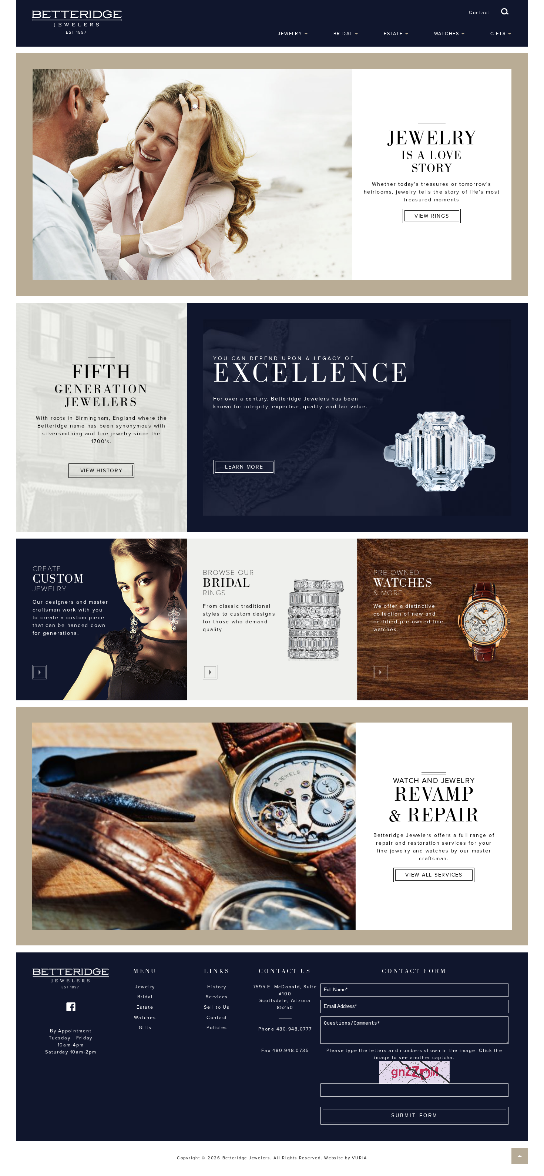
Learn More (244, 467)
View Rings (431, 216)
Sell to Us (217, 1007)
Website (333, 1158)
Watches (446, 34)
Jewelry (290, 34)
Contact (479, 13)
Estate (393, 34)
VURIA (359, 1158)
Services (217, 997)
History (216, 987)
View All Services (434, 875)
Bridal (343, 34)
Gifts (498, 34)
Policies (216, 1028)
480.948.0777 (294, 1029)
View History (101, 471)
